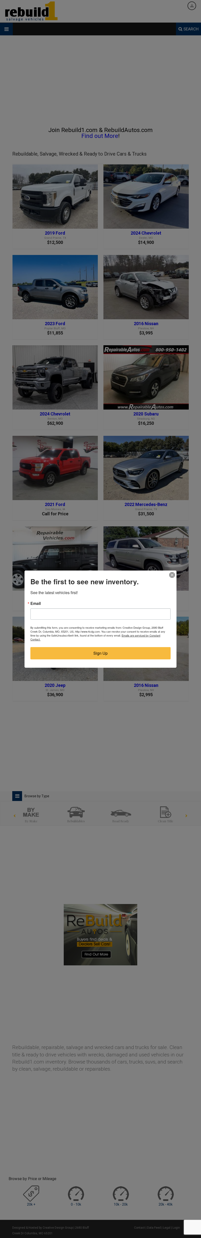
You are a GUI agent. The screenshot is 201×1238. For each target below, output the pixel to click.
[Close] (172, 575)
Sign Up (100, 653)
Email (35, 603)
